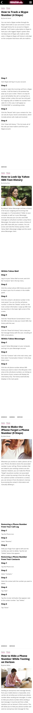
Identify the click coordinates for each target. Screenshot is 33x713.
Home (3, 8)
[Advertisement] (16, 58)
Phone (8, 8)
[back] (2, 2)
